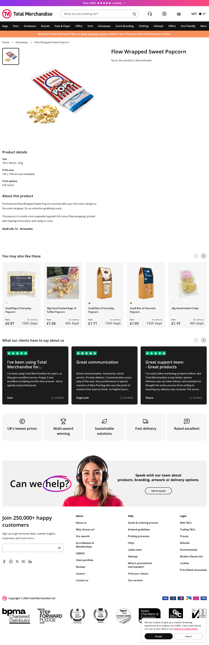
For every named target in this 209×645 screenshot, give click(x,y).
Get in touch (158, 491)
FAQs (131, 543)
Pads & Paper (62, 26)
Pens (16, 26)
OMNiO (80, 553)
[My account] (164, 13)
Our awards (83, 536)
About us (81, 522)
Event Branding (125, 26)
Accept (158, 636)
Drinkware (30, 26)
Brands (45, 26)
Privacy (184, 536)
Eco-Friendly (188, 26)
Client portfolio (84, 560)
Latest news (135, 549)
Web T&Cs (186, 522)
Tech (90, 26)
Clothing (143, 26)
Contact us (82, 580)
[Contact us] (149, 13)
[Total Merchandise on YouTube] (23, 561)
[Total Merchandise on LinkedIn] (30, 561)
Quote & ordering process (143, 522)
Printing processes (138, 536)
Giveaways (104, 26)
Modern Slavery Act (191, 556)
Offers (172, 26)
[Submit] (59, 548)
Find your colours (138, 573)
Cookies (184, 563)
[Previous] (196, 256)
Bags (5, 26)
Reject (188, 636)
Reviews (80, 567)
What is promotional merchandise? (140, 565)
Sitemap (132, 556)
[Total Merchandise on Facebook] (4, 561)
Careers (80, 573)
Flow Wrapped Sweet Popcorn (51, 42)
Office (78, 26)
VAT (194, 14)
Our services (135, 580)
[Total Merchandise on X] (17, 561)
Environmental (188, 549)
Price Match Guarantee (193, 570)
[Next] (204, 256)
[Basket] (178, 13)
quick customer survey (94, 34)
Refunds (185, 543)
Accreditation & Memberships (85, 544)
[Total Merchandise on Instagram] (11, 561)
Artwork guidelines (139, 529)
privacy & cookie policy (186, 628)
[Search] (134, 14)
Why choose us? (85, 529)
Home (5, 42)
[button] (99, 14)
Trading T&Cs (187, 529)
